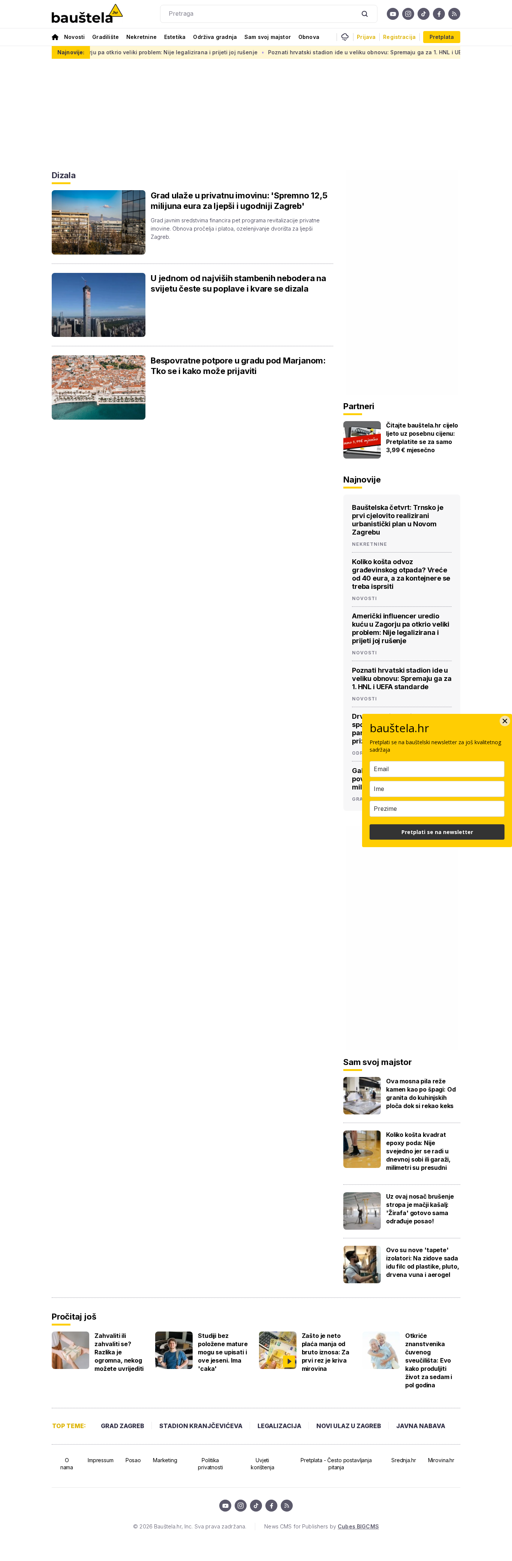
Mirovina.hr (441, 1460)
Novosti (74, 37)
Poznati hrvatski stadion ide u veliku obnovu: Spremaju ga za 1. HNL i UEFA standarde (354, 52)
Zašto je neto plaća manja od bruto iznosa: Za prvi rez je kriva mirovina (325, 1352)
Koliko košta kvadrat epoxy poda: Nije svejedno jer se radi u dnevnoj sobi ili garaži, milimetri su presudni (418, 1151)
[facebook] (439, 14)
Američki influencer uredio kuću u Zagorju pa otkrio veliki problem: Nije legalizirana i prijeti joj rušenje (400, 628)
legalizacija (279, 1426)
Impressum (101, 1460)
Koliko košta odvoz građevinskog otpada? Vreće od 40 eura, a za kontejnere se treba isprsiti (401, 574)
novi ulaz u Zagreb (348, 1426)
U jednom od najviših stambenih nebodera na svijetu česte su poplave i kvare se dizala (238, 283)
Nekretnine (141, 37)
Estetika (175, 37)
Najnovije (362, 479)
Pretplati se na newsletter (437, 832)
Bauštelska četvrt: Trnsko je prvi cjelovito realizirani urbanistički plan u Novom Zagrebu (397, 519)
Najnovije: (70, 52)
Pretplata (442, 37)
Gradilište (105, 37)
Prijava (366, 37)
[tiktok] (424, 14)
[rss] (454, 14)
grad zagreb (122, 1426)
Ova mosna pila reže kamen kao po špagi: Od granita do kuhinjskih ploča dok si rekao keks (420, 1093)
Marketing (165, 1460)
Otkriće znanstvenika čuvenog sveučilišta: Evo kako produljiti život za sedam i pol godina (428, 1360)
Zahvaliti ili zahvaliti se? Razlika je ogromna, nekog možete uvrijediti (119, 1352)
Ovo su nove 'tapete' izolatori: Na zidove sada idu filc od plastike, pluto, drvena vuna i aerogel (422, 1262)
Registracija (399, 37)
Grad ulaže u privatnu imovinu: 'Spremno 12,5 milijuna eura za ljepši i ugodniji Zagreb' (239, 201)
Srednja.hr (403, 1460)
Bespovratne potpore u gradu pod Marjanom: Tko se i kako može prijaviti (238, 366)
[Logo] (87, 14)
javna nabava (420, 1426)
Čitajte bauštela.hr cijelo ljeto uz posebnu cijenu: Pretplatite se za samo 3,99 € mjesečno (422, 438)
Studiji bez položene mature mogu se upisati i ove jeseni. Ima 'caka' (223, 1352)
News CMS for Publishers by (321, 1526)
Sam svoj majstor (267, 37)
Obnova (308, 37)
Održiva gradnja (215, 37)
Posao (133, 1460)
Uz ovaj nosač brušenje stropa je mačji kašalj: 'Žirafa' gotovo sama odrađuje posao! (420, 1209)
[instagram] (408, 14)
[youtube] (393, 14)
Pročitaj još (74, 1316)
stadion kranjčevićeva (201, 1426)
